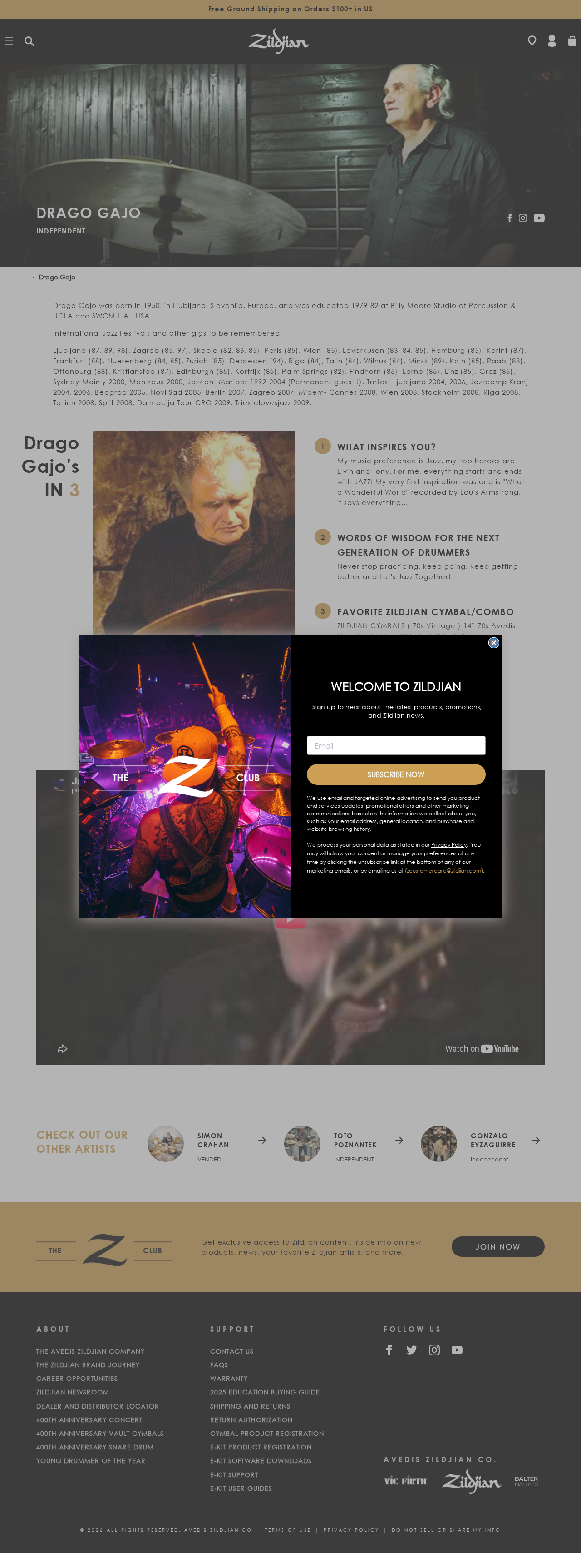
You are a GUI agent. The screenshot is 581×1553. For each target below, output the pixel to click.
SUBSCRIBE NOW (396, 774)
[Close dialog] (493, 642)
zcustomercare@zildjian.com (444, 870)
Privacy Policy (449, 844)
